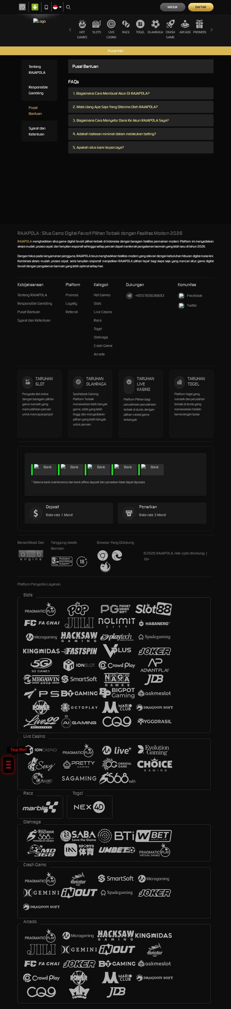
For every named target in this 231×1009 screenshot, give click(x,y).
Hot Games (82, 34)
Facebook (194, 295)
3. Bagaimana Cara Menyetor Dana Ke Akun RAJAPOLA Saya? (121, 120)
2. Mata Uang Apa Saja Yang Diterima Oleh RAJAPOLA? (115, 106)
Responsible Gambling (38, 90)
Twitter (192, 305)
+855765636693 (149, 295)
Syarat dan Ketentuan (37, 131)
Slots (96, 32)
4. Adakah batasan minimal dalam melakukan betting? (114, 134)
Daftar (200, 7)
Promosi (199, 32)
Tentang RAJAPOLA (37, 69)
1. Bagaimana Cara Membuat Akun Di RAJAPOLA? (111, 93)
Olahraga (155, 32)
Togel (140, 32)
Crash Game (170, 34)
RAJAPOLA (24, 241)
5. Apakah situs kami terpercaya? (98, 147)
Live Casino (111, 34)
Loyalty (71, 303)
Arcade (185, 32)
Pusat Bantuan (35, 110)
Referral (72, 311)
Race (126, 32)
